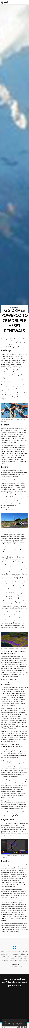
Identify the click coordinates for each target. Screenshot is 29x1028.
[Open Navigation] (27, 2)
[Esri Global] (4, 2)
